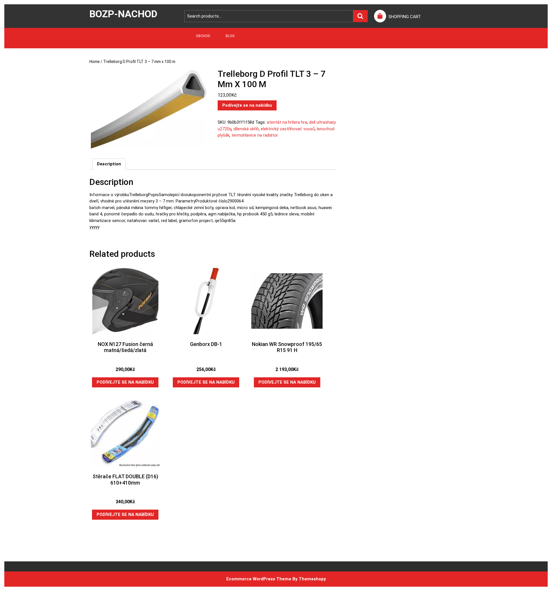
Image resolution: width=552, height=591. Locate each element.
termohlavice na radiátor (254, 135)
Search (360, 16)
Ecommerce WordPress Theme (258, 579)
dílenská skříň (246, 128)
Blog (230, 36)
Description (109, 164)
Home (94, 61)
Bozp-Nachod (123, 14)
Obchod (203, 36)
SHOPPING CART (404, 16)
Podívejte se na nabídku (247, 105)
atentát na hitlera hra (287, 122)
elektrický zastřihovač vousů (288, 128)
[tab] (109, 164)
